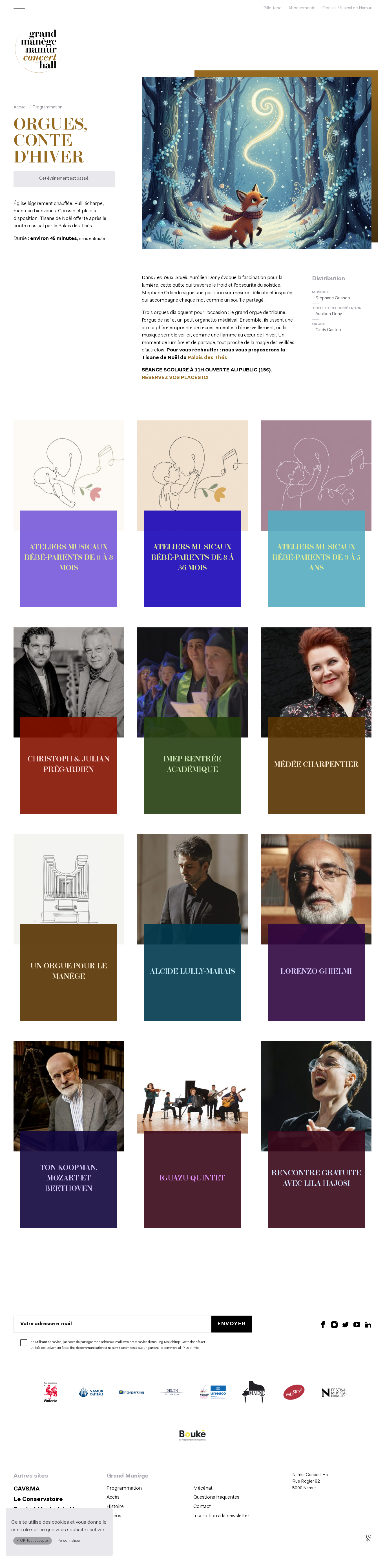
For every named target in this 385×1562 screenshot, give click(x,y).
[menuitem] (148, 1488)
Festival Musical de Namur (346, 8)
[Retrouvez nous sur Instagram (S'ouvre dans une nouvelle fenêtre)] (334, 1324)
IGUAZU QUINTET (192, 1178)
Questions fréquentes (216, 1497)
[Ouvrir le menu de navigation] (19, 8)
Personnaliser (68, 1541)
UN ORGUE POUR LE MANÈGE (68, 972)
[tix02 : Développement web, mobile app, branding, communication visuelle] (367, 1538)
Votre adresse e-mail (46, 1324)
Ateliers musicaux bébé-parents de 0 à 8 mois (68, 558)
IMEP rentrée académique (192, 765)
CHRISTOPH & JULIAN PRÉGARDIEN (69, 765)
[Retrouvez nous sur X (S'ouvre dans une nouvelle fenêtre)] (345, 1324)
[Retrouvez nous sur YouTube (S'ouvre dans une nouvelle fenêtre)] (356, 1324)
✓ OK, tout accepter (32, 1541)
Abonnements (301, 8)
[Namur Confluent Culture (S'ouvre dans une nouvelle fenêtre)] (212, 1394)
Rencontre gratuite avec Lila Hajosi (316, 1179)
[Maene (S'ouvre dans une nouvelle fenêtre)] (253, 1394)
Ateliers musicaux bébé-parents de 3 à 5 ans (316, 558)
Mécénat (203, 1488)
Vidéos (114, 1516)
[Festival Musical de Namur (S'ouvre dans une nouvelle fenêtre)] (334, 1394)
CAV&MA (27, 1489)
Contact (202, 1506)
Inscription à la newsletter (221, 1516)
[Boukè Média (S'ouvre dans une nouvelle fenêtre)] (192, 1437)
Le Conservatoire (38, 1499)
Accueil (20, 107)
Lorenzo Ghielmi (316, 972)
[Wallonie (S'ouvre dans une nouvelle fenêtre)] (50, 1394)
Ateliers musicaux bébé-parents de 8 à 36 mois (192, 558)
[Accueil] (39, 50)
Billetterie (272, 8)
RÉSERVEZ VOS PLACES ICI (175, 377)
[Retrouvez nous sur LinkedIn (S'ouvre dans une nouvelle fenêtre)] (368, 1324)
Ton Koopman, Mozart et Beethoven (69, 1179)
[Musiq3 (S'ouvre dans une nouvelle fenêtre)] (293, 1394)
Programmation (47, 107)
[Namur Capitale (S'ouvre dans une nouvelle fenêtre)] (91, 1394)
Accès (113, 1497)
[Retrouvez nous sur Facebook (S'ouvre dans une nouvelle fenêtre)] (323, 1324)
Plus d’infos (191, 1348)
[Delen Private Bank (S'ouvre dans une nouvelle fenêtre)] (172, 1394)
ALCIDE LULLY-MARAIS (192, 972)
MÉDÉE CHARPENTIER (316, 765)
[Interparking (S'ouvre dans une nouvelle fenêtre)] (131, 1394)
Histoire (115, 1506)
